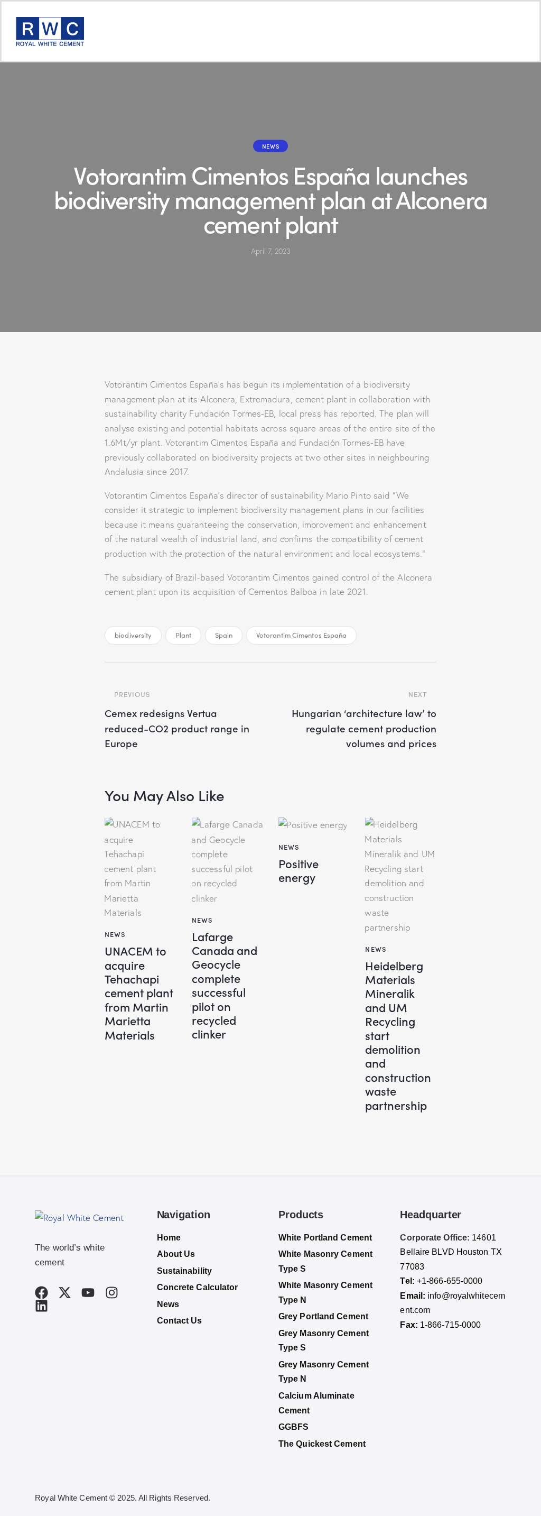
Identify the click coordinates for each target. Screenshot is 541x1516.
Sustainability (184, 1270)
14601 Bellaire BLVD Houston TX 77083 (450, 1252)
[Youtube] (88, 1292)
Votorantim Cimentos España (301, 635)
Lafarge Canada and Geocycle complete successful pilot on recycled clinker (224, 985)
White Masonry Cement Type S (325, 1261)
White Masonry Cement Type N (325, 1292)
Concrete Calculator (197, 1287)
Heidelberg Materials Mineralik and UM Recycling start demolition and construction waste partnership (398, 1035)
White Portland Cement (325, 1237)
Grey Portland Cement (323, 1316)
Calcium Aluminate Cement (316, 1403)
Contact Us (179, 1320)
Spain (224, 635)
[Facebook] (41, 1292)
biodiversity (133, 635)
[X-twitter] (64, 1292)
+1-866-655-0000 (450, 1280)
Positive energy (298, 871)
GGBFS (293, 1426)
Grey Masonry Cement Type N (323, 1372)
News (270, 146)
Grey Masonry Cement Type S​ (323, 1341)
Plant (183, 635)
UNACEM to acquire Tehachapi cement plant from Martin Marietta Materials (139, 993)
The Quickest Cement (322, 1443)
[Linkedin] (41, 1305)
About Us (176, 1253)
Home (169, 1237)
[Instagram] (111, 1292)
